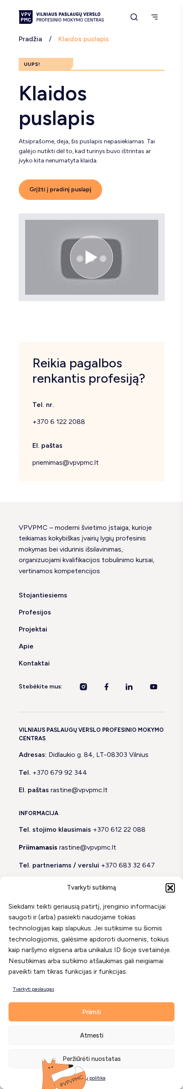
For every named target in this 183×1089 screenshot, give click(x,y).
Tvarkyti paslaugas (33, 989)
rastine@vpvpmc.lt (79, 790)
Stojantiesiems (43, 595)
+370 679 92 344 (59, 772)
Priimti (91, 1012)
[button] (170, 888)
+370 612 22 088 (119, 829)
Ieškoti (166, 20)
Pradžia (30, 39)
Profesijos (35, 612)
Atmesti (91, 1035)
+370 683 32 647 (128, 865)
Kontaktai (34, 663)
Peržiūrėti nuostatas (92, 1059)
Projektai (33, 629)
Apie (26, 646)
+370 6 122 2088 (58, 422)
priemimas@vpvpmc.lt (65, 462)
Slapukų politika (87, 1078)
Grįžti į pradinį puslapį (60, 189)
